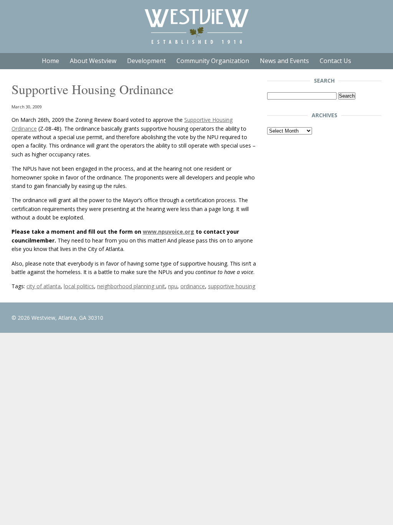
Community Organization (213, 60)
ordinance (192, 286)
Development (146, 60)
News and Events (284, 60)
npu (172, 286)
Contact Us (335, 60)
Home (50, 60)
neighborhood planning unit (131, 286)
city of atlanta (43, 286)
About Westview (93, 60)
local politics (79, 286)
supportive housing (231, 286)
